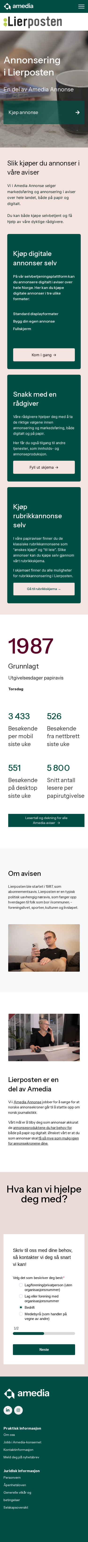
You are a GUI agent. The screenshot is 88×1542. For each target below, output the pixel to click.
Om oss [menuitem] (9, 1435)
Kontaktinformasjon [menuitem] (18, 1450)
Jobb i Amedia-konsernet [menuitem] (22, 1442)
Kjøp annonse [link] (23, 112)
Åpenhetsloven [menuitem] (15, 1485)
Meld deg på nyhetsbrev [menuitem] (21, 1457)
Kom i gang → (44, 354)
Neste (44, 1349)
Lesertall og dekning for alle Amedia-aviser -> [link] (46, 820)
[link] (19, 6)
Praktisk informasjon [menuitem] (22, 1428)
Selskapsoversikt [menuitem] (16, 1507)
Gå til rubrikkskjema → (44, 589)
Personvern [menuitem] (12, 1477)
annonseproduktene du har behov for (42, 1127)
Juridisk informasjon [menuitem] (22, 1471)
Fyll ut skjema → (44, 467)
